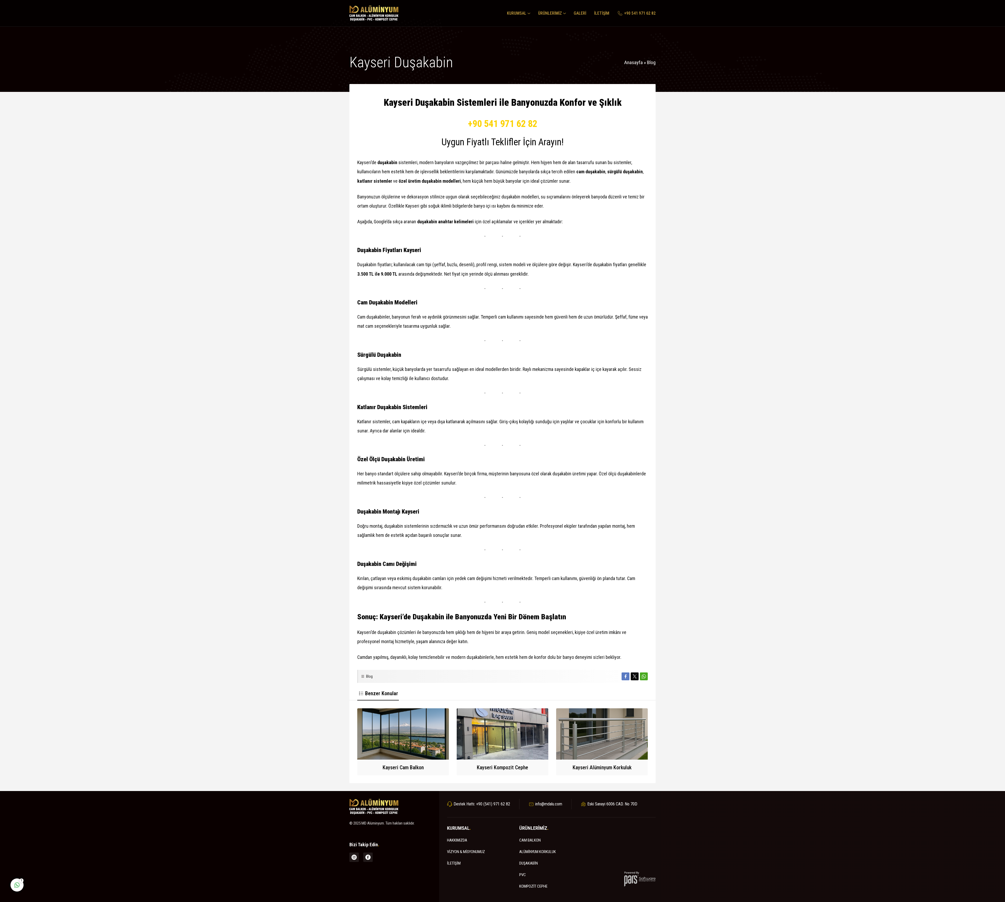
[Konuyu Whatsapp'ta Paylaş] (644, 676)
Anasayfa (633, 62)
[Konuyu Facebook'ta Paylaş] (625, 676)
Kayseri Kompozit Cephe (502, 767)
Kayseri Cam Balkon (403, 767)
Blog (651, 62)
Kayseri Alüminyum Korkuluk (602, 767)
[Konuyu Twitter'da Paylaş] (635, 676)
